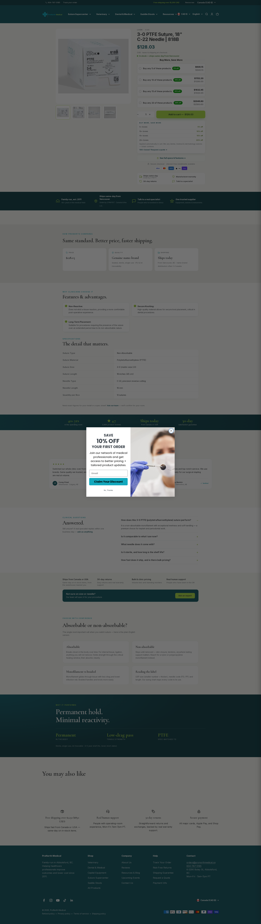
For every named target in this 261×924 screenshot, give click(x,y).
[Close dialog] (171, 430)
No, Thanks (108, 490)
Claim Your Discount (108, 482)
